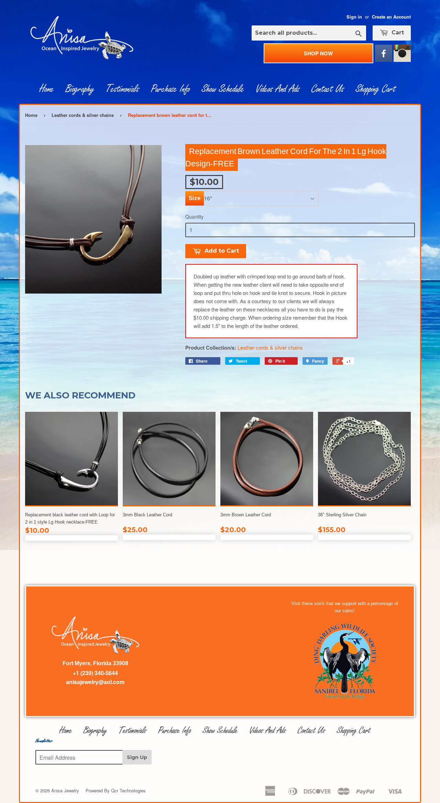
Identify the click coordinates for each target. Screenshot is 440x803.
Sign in (354, 17)
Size (194, 198)
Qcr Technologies (128, 790)
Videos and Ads (278, 89)
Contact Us (327, 89)
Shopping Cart (376, 89)
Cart (397, 32)
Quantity (194, 216)
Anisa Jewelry (65, 790)
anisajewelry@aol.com (95, 682)
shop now (318, 53)
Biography (80, 89)
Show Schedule (223, 89)
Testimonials (122, 89)
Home (47, 89)
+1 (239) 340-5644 (95, 673)
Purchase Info (170, 89)
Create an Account (391, 17)
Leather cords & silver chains (83, 115)
